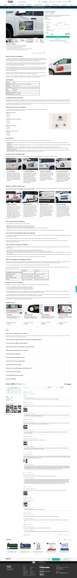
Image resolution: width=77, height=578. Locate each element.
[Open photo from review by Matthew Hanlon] (7, 407)
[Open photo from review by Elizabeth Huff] (11, 411)
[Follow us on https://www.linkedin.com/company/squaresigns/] (61, 572)
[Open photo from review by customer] (19, 407)
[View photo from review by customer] (25, 504)
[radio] (67, 24)
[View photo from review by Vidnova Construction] (25, 443)
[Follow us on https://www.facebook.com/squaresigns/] (56, 572)
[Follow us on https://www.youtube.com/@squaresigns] (64, 572)
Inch (66, 24)
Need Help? (45, 1)
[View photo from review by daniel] (25, 461)
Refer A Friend (32, 571)
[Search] (39, 1)
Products (24, 567)
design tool (29, 75)
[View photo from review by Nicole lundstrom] (25, 493)
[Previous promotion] (8, 7)
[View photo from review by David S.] (25, 427)
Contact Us (24, 573)
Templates (31, 567)
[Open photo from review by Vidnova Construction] (15, 407)
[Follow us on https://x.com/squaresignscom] (66, 572)
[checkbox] (6, 387)
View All (64, 539)
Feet (69, 24)
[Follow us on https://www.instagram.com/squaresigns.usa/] (58, 572)
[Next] (70, 540)
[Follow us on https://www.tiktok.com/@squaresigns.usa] (68, 572)
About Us (31, 572)
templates (58, 294)
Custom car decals (9, 267)
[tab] (9, 40)
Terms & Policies (32, 573)
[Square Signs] (10, 2)
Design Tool (25, 568)
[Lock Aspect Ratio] (54, 24)
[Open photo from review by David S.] (11, 407)
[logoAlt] (14, 567)
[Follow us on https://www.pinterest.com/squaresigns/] (63, 572)
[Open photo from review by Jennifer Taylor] (7, 411)
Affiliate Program (25, 572)
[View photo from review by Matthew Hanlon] (25, 410)
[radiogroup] (67, 25)
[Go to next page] (70, 535)
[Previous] (68, 540)
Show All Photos (8, 414)
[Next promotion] (68, 7)
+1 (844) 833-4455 (45, 2)
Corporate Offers (25, 571)
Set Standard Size (60, 22)
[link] (12, 547)
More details (30, 402)
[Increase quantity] (49, 34)
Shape (48, 29)
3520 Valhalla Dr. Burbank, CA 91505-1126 (62, 567)
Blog (31, 568)
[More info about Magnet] (49, 27)
